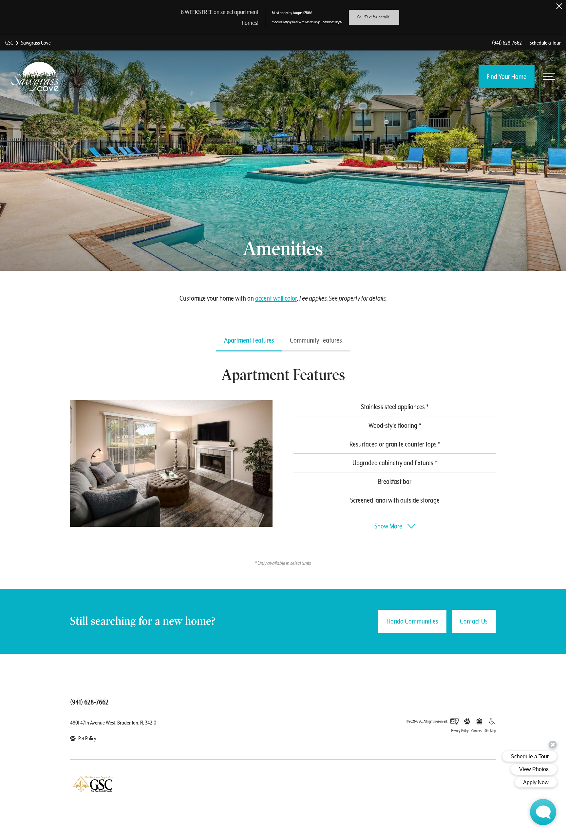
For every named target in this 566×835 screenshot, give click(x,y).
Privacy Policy (460, 731)
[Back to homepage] (35, 76)
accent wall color (276, 298)
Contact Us (474, 621)
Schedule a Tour (545, 43)
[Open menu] (549, 76)
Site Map (490, 731)
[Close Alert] (559, 6)
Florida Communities (412, 621)
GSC (9, 43)
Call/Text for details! (374, 17)
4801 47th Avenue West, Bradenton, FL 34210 (113, 723)
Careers (476, 731)
